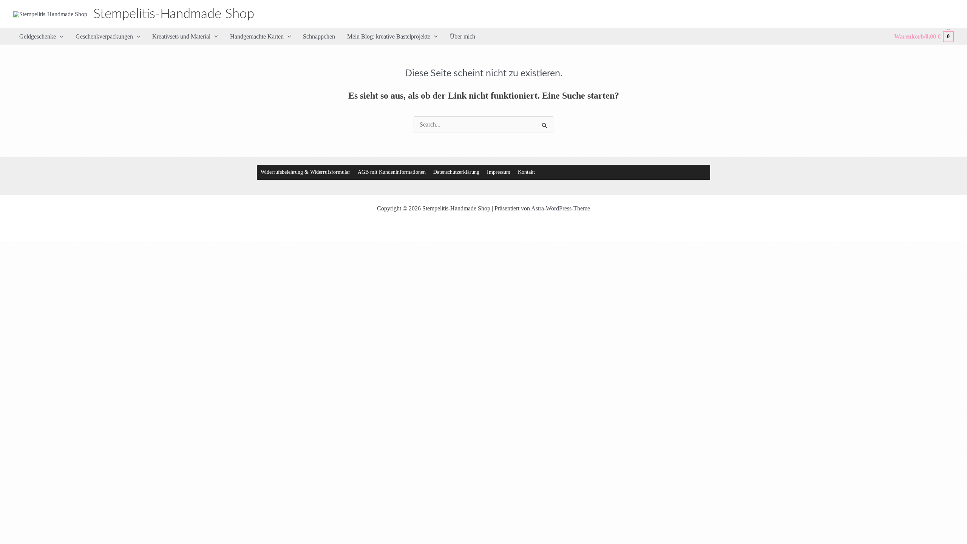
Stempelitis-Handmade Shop (173, 14)
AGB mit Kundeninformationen (392, 172)
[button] (59, 36)
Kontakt (526, 172)
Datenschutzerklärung (456, 172)
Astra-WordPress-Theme (560, 208)
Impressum (498, 172)
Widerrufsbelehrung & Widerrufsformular (305, 172)
